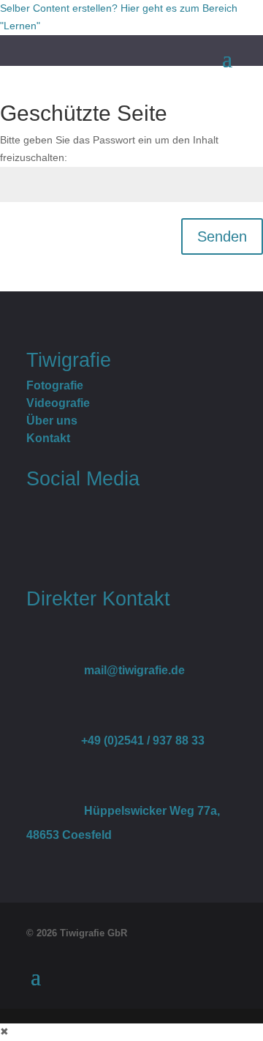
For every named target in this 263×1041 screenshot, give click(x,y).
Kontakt (48, 438)
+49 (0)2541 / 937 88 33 (115, 740)
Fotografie (54, 385)
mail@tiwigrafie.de (105, 670)
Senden (222, 236)
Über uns (51, 420)
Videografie (58, 403)
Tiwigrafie (68, 359)
